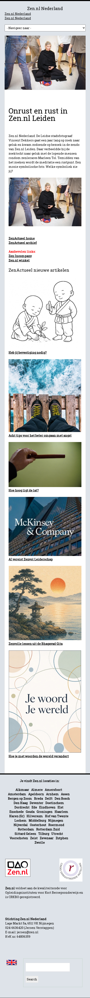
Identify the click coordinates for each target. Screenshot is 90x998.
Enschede (16, 812)
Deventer (36, 803)
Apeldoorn (36, 794)
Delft (49, 798)
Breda (38, 798)
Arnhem (52, 794)
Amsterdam (17, 794)
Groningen (45, 812)
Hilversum (35, 816)
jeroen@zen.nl (28, 932)
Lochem (20, 820)
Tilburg (43, 834)
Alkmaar (22, 790)
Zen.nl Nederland (18, 14)
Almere (37, 790)
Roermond (56, 825)
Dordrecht (22, 807)
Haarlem (61, 812)
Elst (60, 807)
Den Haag (21, 803)
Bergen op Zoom (20, 798)
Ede (34, 807)
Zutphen (62, 838)
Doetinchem (54, 803)
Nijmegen (55, 820)
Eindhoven (47, 807)
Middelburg (37, 820)
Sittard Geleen (25, 834)
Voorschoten (19, 838)
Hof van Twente (56, 816)
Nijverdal (21, 825)
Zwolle (40, 842)
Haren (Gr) (16, 816)
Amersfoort (53, 790)
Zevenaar (47, 838)
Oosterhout (38, 825)
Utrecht (57, 834)
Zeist (34, 838)
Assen (65, 794)
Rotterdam (26, 829)
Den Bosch (62, 798)
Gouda (30, 812)
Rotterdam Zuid (48, 829)
